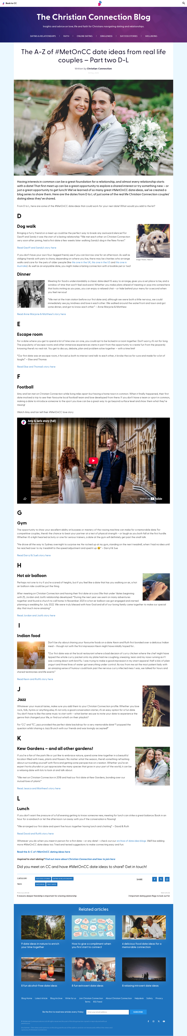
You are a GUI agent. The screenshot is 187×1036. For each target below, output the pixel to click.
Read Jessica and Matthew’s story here (39, 788)
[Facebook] (154, 879)
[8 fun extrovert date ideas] (93, 969)
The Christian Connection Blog (94, 17)
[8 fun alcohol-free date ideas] (43, 969)
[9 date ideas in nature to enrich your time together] (43, 927)
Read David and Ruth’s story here (35, 834)
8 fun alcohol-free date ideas (39, 985)
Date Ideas (40, 884)
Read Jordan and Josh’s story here (36, 615)
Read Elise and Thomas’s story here (36, 367)
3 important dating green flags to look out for (149, 896)
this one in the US (101, 262)
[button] (183, 3)
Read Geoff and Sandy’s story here (36, 248)
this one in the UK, (81, 262)
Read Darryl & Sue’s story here (34, 555)
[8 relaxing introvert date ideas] (144, 969)
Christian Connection (99, 68)
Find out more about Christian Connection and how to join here (80, 859)
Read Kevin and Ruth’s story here (35, 679)
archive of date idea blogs (131, 841)
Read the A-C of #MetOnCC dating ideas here (43, 852)
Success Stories (43, 878)
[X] (161, 879)
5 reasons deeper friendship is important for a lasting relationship (47, 896)
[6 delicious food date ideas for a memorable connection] (144, 927)
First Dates (51, 884)
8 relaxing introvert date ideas (140, 985)
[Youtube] (164, 1022)
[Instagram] (153, 1022)
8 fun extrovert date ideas (87, 985)
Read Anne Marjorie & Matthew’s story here (41, 314)
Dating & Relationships (62, 878)
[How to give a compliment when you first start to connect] (93, 927)
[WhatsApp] (167, 879)
